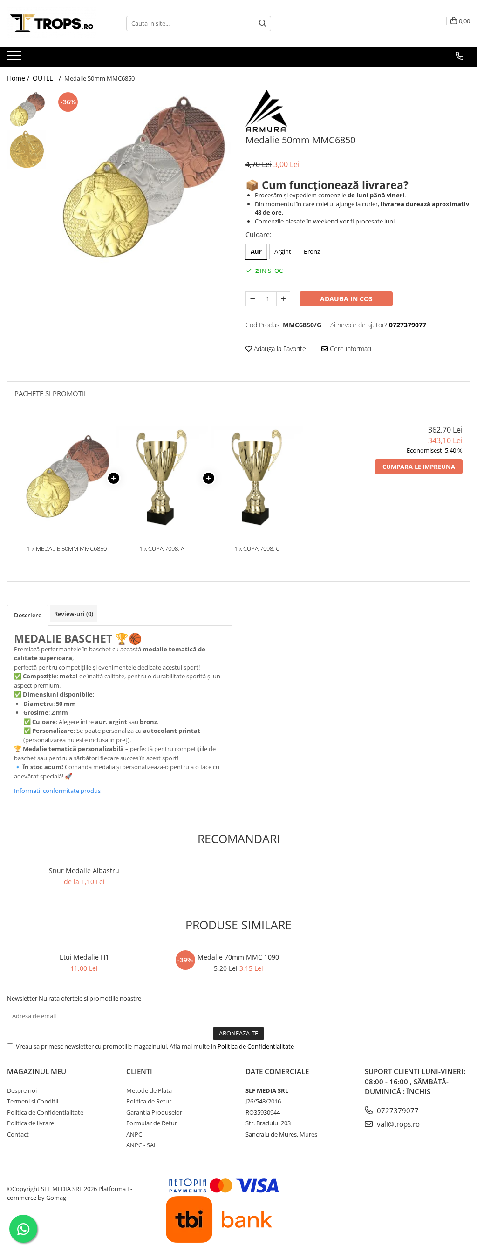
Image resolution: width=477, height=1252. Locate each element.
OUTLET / (48, 78)
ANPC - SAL (141, 1145)
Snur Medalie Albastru (84, 870)
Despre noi (22, 1090)
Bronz (312, 251)
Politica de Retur (148, 1101)
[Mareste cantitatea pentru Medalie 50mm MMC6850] (283, 298)
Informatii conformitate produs (57, 790)
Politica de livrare (30, 1123)
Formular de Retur (151, 1123)
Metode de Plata (149, 1090)
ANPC (134, 1134)
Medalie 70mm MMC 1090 (238, 957)
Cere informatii (350, 348)
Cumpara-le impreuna (418, 466)
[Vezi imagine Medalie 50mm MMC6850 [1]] (26, 149)
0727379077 (397, 1110)
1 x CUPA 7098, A (161, 548)
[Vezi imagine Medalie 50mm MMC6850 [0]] (26, 109)
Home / (19, 78)
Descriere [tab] (27, 615)
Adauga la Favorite (279, 348)
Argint (282, 251)
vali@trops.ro (397, 1124)
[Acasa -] (53, 23)
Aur (256, 251)
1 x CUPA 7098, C (256, 548)
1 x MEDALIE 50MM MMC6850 (67, 548)
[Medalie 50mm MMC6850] (141, 180)
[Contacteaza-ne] (459, 56)
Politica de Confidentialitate (256, 1046)
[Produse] (15, 58)
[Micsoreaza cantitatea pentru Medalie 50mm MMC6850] (252, 298)
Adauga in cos (346, 298)
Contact (18, 1134)
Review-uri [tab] (73, 613)
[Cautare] (262, 23)
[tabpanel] (141, 180)
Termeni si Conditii (32, 1101)
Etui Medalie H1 (84, 957)
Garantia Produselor (154, 1112)
